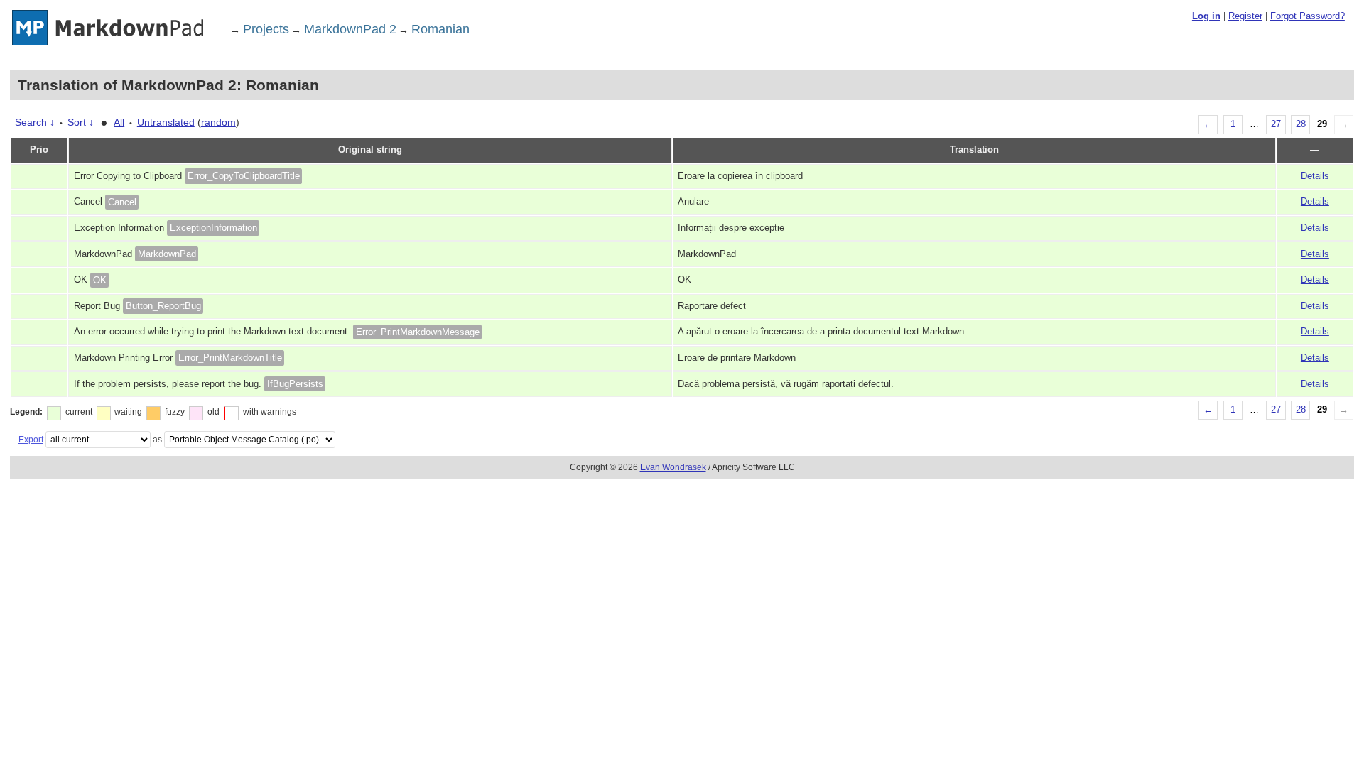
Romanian (440, 29)
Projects (266, 29)
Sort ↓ (80, 122)
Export (30, 440)
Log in (1206, 16)
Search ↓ (35, 122)
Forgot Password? (1307, 16)
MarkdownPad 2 (350, 29)
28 (1301, 124)
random (218, 122)
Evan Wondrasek (673, 467)
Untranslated (166, 122)
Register (1245, 16)
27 (1276, 124)
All (119, 122)
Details (1315, 176)
